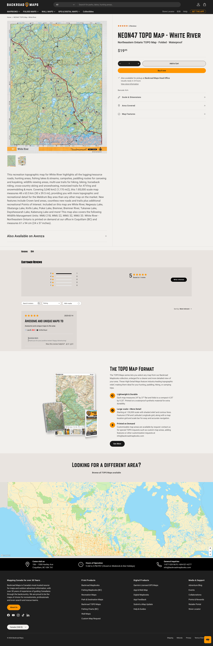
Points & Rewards (196, 599)
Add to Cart (174, 63)
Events (192, 590)
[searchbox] (29, 303)
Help (185, 11)
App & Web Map (141, 590)
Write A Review (179, 280)
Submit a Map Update (143, 604)
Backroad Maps (18, 638)
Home (9, 17)
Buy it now (162, 71)
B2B (178, 11)
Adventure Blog (195, 585)
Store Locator (168, 11)
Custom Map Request (91, 618)
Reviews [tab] (24, 251)
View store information (130, 84)
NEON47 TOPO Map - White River (25, 17)
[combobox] (117, 4)
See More (117, 444)
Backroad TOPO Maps (91, 604)
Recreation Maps (88, 595)
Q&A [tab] (32, 251)
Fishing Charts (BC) (89, 609)
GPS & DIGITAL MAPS (68, 11)
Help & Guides (140, 609)
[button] (204, 4)
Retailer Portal (195, 604)
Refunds (179, 638)
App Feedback (140, 599)
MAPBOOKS (12, 11)
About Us (13, 607)
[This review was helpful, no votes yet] (67, 344)
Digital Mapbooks (141, 595)
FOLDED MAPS (29, 11)
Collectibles (88, 11)
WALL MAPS (47, 11)
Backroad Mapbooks (90, 585)
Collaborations (195, 595)
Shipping (170, 638)
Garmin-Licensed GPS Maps (146, 585)
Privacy (188, 638)
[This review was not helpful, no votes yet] (71, 344)
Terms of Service (200, 638)
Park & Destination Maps (92, 599)
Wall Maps (86, 614)
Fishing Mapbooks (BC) (91, 590)
